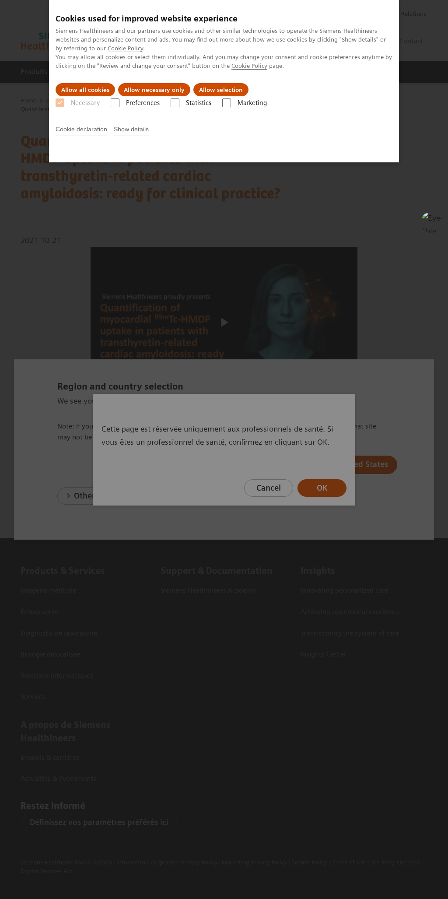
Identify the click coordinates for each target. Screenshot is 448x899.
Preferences (143, 103)
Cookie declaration (81, 129)
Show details (131, 129)
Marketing (252, 103)
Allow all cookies (85, 89)
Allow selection (221, 89)
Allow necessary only (154, 89)
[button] (432, 222)
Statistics (198, 103)
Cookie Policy (125, 48)
